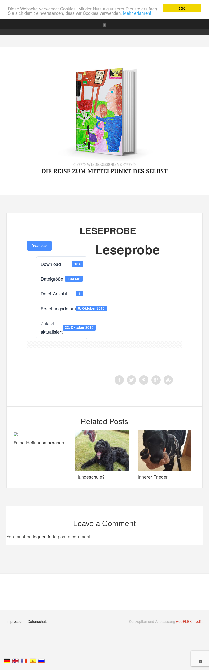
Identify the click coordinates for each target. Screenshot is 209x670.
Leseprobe (108, 230)
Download (39, 245)
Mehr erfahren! (137, 13)
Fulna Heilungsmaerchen (39, 442)
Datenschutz (38, 621)
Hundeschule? (90, 476)
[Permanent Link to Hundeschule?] (102, 469)
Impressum (15, 621)
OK (182, 8)
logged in (42, 536)
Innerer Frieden (153, 476)
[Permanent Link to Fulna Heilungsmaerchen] (16, 434)
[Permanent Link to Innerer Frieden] (164, 469)
